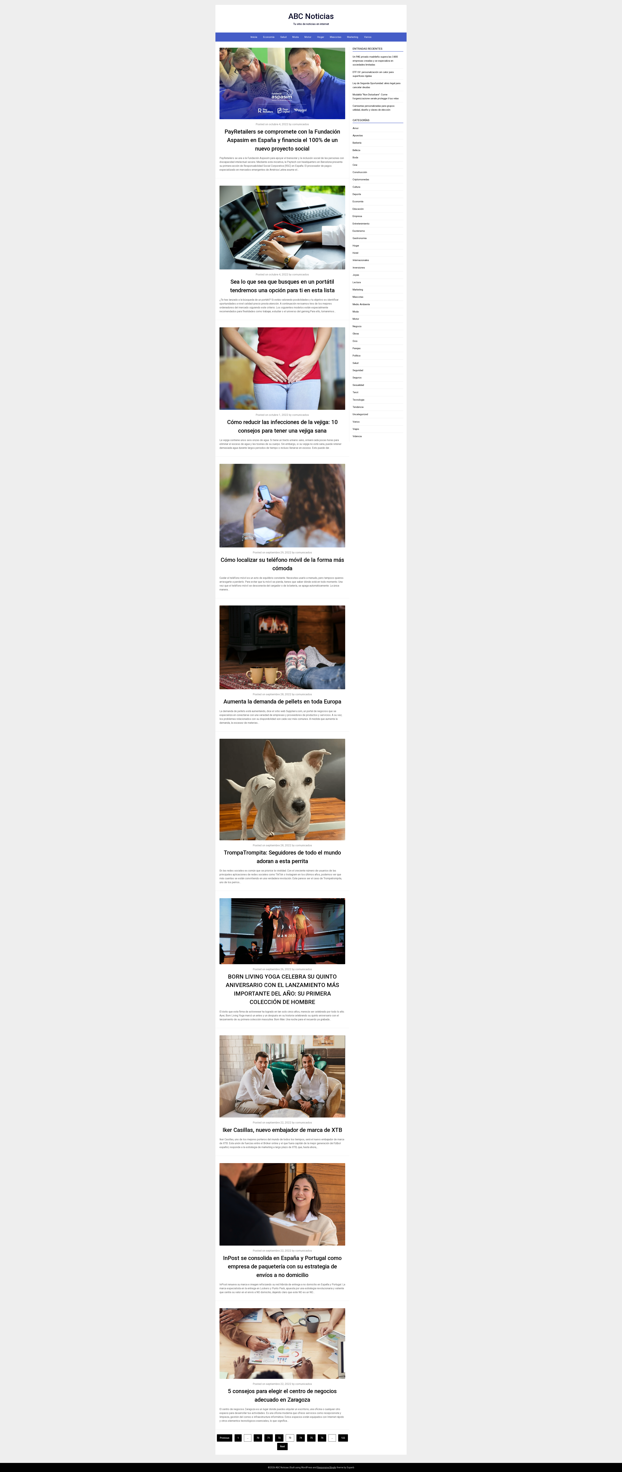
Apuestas (358, 135)
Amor (356, 128)
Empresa (357, 216)
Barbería (357, 142)
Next (282, 1446)
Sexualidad (358, 385)
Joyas (356, 274)
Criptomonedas (361, 179)
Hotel (355, 252)
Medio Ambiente (361, 304)
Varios (368, 37)
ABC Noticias (311, 16)
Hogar (320, 37)
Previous (224, 1438)
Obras (356, 333)
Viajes (356, 429)
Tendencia (358, 407)
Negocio (357, 326)
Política (356, 355)
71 (268, 1438)
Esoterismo (359, 230)
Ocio (355, 341)
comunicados (300, 124)
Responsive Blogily (326, 1467)
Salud (283, 37)
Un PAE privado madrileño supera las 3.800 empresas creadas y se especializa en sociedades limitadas (375, 60)
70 (258, 1438)
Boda (355, 157)
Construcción (360, 172)
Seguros (357, 377)
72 (279, 1438)
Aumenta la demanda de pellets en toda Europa (282, 701)
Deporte (357, 194)
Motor (308, 37)
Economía (269, 37)
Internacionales (361, 260)
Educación (358, 208)
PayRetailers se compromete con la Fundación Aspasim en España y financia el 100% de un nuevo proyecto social (282, 140)
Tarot (355, 392)
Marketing (352, 37)
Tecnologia (358, 399)
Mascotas (335, 37)
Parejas (357, 348)
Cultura (356, 186)
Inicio (254, 37)
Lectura (357, 282)
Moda (295, 37)
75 (311, 1438)
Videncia (357, 436)
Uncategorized (360, 414)
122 (343, 1438)
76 (322, 1438)
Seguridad (358, 370)
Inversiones (359, 267)
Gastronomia (360, 238)
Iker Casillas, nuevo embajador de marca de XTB (282, 1130)
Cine (355, 165)
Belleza (356, 150)
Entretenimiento (361, 223)
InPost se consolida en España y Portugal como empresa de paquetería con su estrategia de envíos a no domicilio (282, 1266)
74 (300, 1438)
